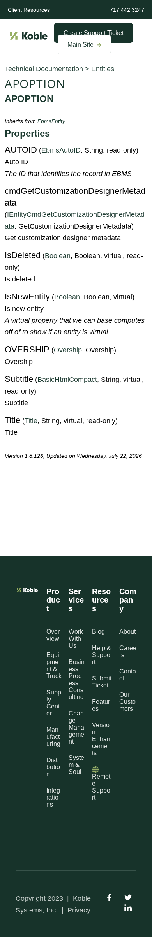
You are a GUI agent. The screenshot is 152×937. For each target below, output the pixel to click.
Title (31, 421)
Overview (53, 635)
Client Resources (29, 10)
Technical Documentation (44, 69)
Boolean (58, 256)
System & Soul (76, 764)
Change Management (76, 727)
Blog (98, 631)
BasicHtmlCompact (67, 379)
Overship (68, 350)
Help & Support (101, 655)
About (127, 631)
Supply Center (53, 703)
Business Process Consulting (77, 679)
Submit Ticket (101, 682)
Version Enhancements (101, 739)
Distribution (53, 767)
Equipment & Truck (54, 665)
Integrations (53, 797)
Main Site (81, 44)
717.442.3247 (127, 10)
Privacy (78, 910)
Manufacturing (53, 736)
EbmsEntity (51, 121)
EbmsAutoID (61, 150)
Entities (102, 69)
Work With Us (76, 638)
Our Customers (127, 701)
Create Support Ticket (94, 33)
